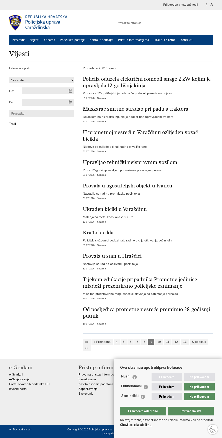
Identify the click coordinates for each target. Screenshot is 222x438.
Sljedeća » (199, 341)
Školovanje (85, 393)
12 (176, 341)
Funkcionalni (131, 386)
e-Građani (16, 374)
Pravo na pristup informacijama (99, 374)
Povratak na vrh (22, 429)
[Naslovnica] (60, 23)
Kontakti (186, 40)
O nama (49, 40)
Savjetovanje (87, 379)
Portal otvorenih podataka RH (29, 384)
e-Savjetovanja (19, 379)
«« (86, 341)
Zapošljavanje (88, 388)
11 (167, 341)
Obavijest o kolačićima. (136, 425)
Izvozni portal (18, 388)
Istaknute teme (165, 40)
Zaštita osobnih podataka (95, 384)
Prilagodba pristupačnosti (180, 4)
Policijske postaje (72, 40)
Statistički (130, 396)
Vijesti (34, 40)
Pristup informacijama (133, 40)
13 (185, 341)
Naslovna (18, 40)
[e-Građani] (27, 5)
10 (159, 341)
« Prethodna (102, 341)
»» (86, 347)
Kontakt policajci (101, 40)
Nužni (125, 376)
